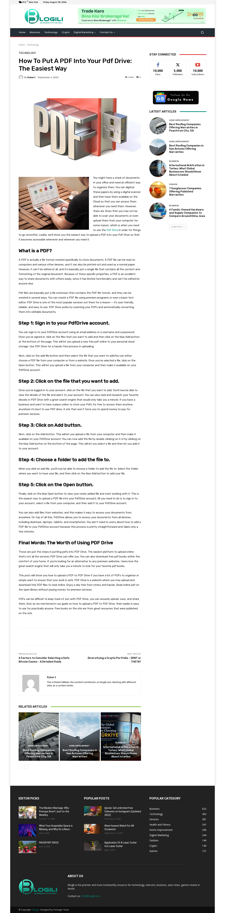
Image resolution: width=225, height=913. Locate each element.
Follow (178, 63)
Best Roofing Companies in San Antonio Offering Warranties (80, 753)
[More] (107, 89)
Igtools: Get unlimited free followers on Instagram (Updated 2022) (122, 811)
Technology (33, 44)
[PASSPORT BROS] (27, 847)
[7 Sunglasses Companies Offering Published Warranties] (157, 189)
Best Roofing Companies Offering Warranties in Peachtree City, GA (38, 753)
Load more (176, 226)
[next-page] (26, 766)
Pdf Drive (112, 230)
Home (22, 44)
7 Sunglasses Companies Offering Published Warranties (185, 191)
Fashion (173, 184)
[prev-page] (21, 766)
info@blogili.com (90, 896)
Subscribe (197, 63)
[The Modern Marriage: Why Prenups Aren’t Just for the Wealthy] (27, 812)
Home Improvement (38, 746)
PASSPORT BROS (49, 842)
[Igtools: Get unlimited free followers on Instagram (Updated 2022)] (93, 811)
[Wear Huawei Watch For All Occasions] (93, 829)
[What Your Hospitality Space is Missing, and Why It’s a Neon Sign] (27, 830)
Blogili (36, 909)
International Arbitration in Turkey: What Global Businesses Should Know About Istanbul (121, 751)
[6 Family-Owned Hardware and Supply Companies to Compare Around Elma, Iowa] (157, 211)
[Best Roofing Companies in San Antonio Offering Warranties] (80, 736)
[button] (202, 32)
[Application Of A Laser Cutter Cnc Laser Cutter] (93, 846)
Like (158, 63)
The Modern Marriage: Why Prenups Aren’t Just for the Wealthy (54, 811)
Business (120, 743)
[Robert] (21, 77)
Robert (31, 77)
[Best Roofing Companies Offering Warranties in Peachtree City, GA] (39, 736)
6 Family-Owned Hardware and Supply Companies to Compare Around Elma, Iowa (187, 213)
